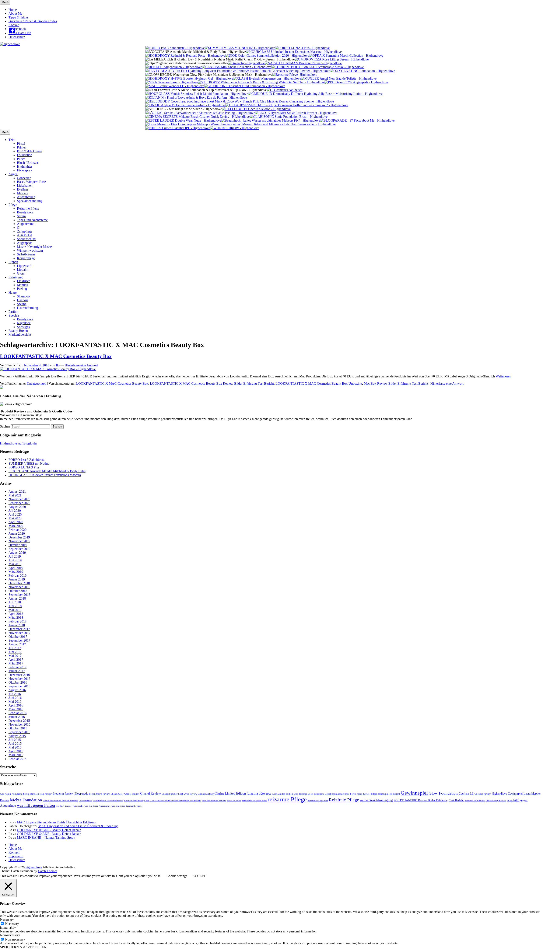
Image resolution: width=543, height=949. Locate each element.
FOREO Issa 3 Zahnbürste (26, 459)
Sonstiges (23, 327)
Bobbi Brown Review (99, 794)
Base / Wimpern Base (31, 182)
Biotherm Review (63, 793)
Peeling (22, 288)
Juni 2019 (15, 560)
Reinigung (15, 277)
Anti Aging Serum (20, 794)
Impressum (15, 856)
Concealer (24, 178)
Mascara (22, 193)
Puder (21, 159)
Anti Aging (5, 794)
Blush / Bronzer (27, 162)
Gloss (21, 273)
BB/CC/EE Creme (29, 151)
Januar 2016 (16, 717)
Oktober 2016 (17, 682)
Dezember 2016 (19, 675)
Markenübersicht (19, 334)
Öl (18, 227)
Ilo (58, 365)
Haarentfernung (27, 308)
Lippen (13, 262)
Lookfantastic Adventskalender (108, 800)
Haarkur (22, 300)
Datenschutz (16, 37)
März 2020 (15, 526)
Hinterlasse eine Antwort (81, 365)
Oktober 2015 (17, 728)
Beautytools (25, 212)
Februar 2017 (17, 667)
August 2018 (17, 598)
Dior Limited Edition (282, 794)
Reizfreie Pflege (344, 799)
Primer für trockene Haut (254, 800)
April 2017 (15, 659)
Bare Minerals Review (41, 794)
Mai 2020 (14, 518)
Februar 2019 (17, 575)
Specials (14, 315)
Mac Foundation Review (214, 800)
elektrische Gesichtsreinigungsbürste (331, 794)
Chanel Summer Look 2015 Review (179, 794)
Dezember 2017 (19, 629)
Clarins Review (259, 793)
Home (12, 9)
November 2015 (19, 724)
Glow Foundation (443, 793)
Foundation (24, 155)
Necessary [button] (7, 919)
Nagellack (24, 323)
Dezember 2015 (19, 720)
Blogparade (81, 793)
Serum (21, 216)
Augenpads (24, 243)
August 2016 (17, 690)
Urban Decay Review (496, 800)
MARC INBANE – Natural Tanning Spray (46, 837)
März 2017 (15, 663)
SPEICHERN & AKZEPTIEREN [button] (23, 947)
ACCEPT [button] (199, 876)
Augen (13, 174)
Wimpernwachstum (30, 250)
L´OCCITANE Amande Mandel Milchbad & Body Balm (46, 471)
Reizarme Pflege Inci (318, 800)
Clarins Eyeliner (206, 794)
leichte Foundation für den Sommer (60, 800)
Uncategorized (36, 383)
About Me (15, 13)
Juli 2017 (14, 648)
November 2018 (19, 587)
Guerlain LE (466, 793)
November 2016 (19, 678)
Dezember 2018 (19, 583)
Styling (22, 304)
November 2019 (19, 541)
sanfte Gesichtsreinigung (376, 800)
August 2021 (17, 491)
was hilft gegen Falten (36, 805)
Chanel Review (150, 793)
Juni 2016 (15, 697)
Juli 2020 (14, 510)
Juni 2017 (15, 652)
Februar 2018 (17, 621)
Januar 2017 (16, 671)
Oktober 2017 (17, 636)
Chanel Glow (117, 794)
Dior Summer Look (303, 794)
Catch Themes (47, 871)
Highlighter (24, 166)
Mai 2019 (14, 564)
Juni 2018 (15, 606)
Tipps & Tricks (18, 17)
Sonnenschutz (26, 239)
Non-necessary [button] (10, 935)
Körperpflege (26, 258)
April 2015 (15, 751)
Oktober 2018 (17, 591)
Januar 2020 (16, 533)
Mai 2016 (14, 701)
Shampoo (23, 296)
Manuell (22, 285)
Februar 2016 (17, 713)
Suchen (5, 426)
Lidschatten (24, 185)
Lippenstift (24, 266)
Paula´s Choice (234, 800)
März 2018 (15, 617)
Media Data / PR (19, 33)
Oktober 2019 (17, 545)
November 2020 (19, 499)
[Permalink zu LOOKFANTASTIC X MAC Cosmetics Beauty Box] (48, 369)
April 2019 (15, 568)
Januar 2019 (16, 579)
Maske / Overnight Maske (34, 246)
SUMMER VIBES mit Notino (28, 463)
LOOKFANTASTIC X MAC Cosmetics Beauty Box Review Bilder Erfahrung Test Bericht (212, 383)
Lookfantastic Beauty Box (137, 800)
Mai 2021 (14, 495)
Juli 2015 (14, 740)
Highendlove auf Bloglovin (18, 443)
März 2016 (15, 709)
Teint (11, 140)
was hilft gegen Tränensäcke (70, 806)
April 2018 (15, 613)
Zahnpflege (24, 231)
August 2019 (17, 552)
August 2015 (17, 736)
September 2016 (19, 686)
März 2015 (15, 755)
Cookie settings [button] (177, 876)
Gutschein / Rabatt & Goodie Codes (32, 21)
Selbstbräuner (26, 254)
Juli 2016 (14, 694)
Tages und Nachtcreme (32, 220)
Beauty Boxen (18, 330)
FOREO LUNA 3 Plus (23, 467)
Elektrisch (23, 281)
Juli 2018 (14, 602)
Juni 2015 (15, 743)
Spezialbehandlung (29, 201)
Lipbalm (22, 269)
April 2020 (15, 522)
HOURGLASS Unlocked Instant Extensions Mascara (44, 475)
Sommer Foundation (475, 800)
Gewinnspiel (414, 793)
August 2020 (17, 507)
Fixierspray (24, 170)
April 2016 (15, 705)
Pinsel (21, 143)
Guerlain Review (482, 794)
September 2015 (19, 732)
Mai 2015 (14, 747)
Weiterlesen (503, 376)
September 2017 (19, 640)
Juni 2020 (15, 514)
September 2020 (19, 503)
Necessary (12, 923)
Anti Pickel (24, 235)
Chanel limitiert (131, 794)
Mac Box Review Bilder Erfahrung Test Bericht (396, 383)
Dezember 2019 (19, 537)
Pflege (12, 204)
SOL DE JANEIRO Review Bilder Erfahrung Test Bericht (429, 800)
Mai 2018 (14, 610)
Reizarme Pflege (28, 208)
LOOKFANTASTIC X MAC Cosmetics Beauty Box (56, 356)
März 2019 (15, 571)
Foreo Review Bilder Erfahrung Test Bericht (378, 794)
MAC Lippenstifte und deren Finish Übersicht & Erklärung (56, 822)
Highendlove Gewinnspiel (507, 793)
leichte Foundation (26, 800)
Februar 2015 (17, 759)
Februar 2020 (17, 529)
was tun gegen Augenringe (97, 806)
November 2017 (19, 633)
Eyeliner (22, 189)
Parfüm (13, 311)
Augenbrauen (26, 197)
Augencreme (25, 224)
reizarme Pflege (287, 799)
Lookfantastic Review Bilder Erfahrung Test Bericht (175, 800)
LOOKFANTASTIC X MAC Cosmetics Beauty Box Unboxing (319, 383)
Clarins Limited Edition (230, 793)
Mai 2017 (14, 655)
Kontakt (13, 25)
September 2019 (19, 549)
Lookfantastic (85, 800)
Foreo (353, 794)
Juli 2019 (14, 556)
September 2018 (19, 594)
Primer (21, 147)
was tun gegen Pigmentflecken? (126, 806)
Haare (12, 292)
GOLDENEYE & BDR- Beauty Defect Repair (49, 830)
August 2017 (17, 644)
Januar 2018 (16, 625)
